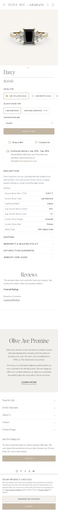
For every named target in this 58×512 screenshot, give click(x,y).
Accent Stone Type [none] (12, 104)
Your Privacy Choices (13, 490)
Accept (29, 506)
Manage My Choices (29, 499)
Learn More (29, 382)
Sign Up (29, 458)
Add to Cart (28, 131)
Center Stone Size (12, 117)
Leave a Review (12, 299)
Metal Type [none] (9, 89)
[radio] (16, 96)
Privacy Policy (43, 490)
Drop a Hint (17, 142)
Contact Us (44, 142)
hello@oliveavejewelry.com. (24, 161)
